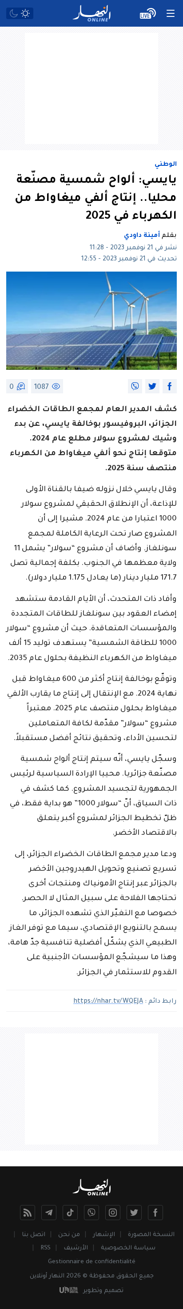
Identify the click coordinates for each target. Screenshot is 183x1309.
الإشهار (104, 1235)
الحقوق (126, 1276)
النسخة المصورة (151, 1235)
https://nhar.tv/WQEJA (108, 1001)
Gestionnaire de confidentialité (91, 1262)
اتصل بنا (33, 1235)
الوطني (166, 164)
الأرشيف (76, 1248)
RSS (45, 1248)
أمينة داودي (142, 236)
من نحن (69, 1235)
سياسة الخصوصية (128, 1248)
